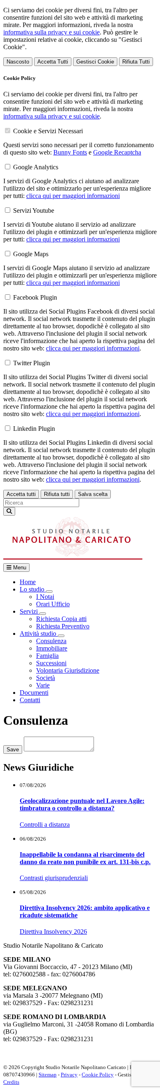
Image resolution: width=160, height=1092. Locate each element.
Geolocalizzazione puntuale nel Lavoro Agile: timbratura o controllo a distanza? (82, 804)
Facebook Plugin (35, 297)
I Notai (45, 596)
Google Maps (30, 253)
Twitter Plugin (31, 362)
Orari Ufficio (53, 604)
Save (13, 749)
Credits (11, 1082)
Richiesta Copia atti (61, 618)
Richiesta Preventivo (62, 626)
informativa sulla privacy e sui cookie (51, 32)
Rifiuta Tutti (136, 62)
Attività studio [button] (39, 633)
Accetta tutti (21, 494)
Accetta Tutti (52, 62)
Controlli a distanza (45, 824)
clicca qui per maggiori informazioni (73, 195)
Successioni (51, 663)
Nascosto (18, 62)
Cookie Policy (98, 1075)
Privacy (69, 1075)
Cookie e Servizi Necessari (48, 130)
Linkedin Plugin (34, 428)
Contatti (30, 699)
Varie (43, 685)
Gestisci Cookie (95, 62)
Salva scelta (92, 494)
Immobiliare (51, 648)
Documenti (34, 692)
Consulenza (51, 640)
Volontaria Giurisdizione (67, 670)
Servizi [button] (29, 611)
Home (28, 581)
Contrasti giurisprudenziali (54, 877)
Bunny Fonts (70, 152)
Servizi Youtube (33, 210)
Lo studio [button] (33, 589)
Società (45, 677)
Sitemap (48, 1075)
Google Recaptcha (117, 152)
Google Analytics (35, 167)
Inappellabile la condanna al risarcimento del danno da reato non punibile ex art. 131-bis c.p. (85, 858)
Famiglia (47, 655)
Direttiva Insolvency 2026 (53, 931)
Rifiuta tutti (57, 494)
